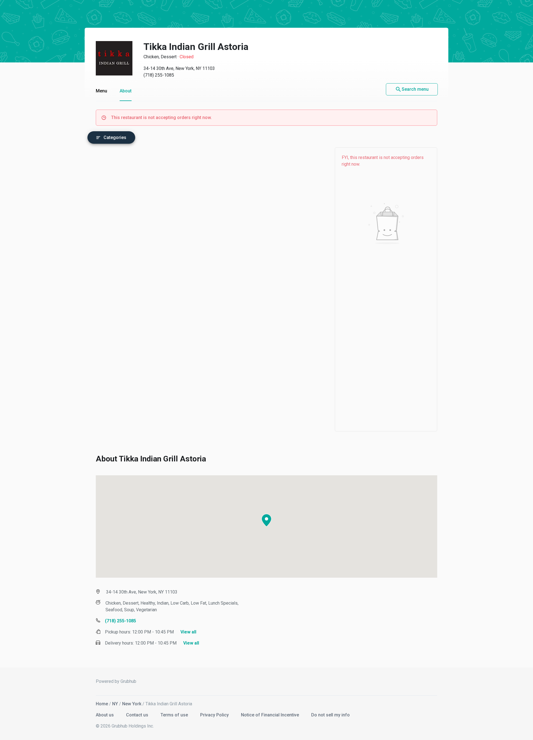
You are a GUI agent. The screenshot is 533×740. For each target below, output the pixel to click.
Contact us (137, 715)
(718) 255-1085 (159, 75)
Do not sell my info (330, 715)
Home (102, 703)
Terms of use (174, 715)
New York (131, 703)
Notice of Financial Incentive (270, 715)
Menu (101, 91)
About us (105, 715)
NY (115, 703)
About (126, 91)
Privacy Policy (215, 715)
